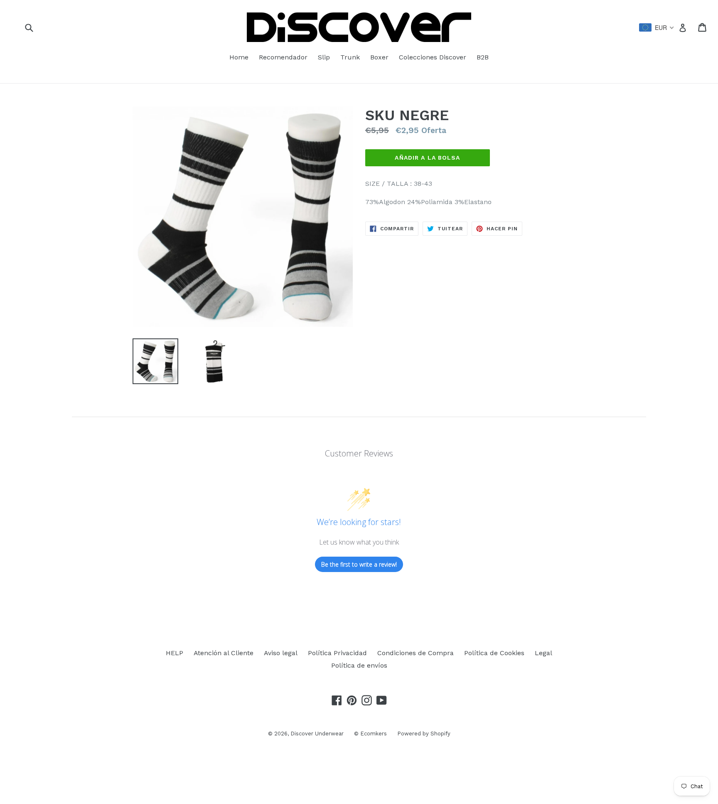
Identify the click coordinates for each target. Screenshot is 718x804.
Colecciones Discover (432, 57)
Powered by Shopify (423, 733)
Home (238, 57)
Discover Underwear (317, 733)
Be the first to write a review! (359, 564)
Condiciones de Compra (415, 653)
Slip (324, 57)
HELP (174, 653)
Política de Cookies (494, 653)
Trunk (350, 57)
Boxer (379, 57)
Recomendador (283, 57)
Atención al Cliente (223, 653)
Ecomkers (373, 733)
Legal (543, 653)
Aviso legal (281, 653)
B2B (483, 57)
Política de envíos (359, 665)
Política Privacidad (337, 653)
